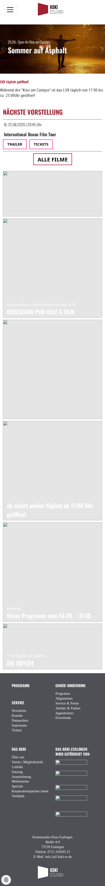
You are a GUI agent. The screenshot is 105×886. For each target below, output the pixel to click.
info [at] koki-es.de (58, 857)
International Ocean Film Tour (30, 134)
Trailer (14, 144)
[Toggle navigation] (10, 9)
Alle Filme (53, 159)
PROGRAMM (20, 685)
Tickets (41, 144)
